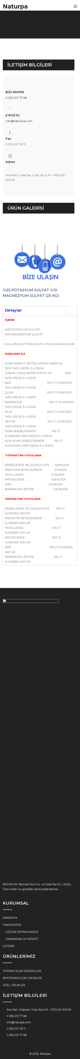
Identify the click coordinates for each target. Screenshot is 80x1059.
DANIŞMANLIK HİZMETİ (22, 939)
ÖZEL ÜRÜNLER (14, 985)
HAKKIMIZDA (12, 925)
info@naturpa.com (19, 121)
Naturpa (15, 6)
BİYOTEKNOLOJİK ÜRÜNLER (22, 978)
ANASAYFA (10, 917)
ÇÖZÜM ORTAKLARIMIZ (22, 932)
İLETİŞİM (8, 946)
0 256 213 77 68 (16, 98)
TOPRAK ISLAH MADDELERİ (22, 971)
